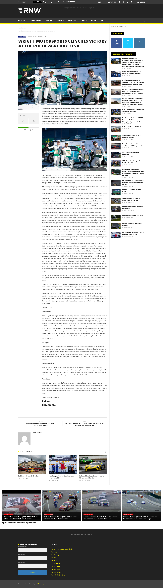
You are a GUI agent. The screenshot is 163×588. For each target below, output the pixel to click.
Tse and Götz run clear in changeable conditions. (131, 199)
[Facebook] (119, 2)
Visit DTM (54, 558)
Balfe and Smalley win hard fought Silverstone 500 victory (91, 477)
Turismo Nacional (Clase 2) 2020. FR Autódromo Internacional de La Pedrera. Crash (60, 518)
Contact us (111, 2)
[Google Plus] (132, 2)
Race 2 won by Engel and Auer (132, 215)
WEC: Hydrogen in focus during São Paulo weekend (133, 110)
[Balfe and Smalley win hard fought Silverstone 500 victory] (93, 464)
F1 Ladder (22, 20)
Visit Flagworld (55, 563)
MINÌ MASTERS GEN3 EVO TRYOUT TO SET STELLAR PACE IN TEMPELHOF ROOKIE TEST (133, 82)
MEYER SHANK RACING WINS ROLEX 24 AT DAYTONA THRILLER (40, 423)
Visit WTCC (54, 560)
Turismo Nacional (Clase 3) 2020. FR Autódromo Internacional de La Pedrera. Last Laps (140, 518)
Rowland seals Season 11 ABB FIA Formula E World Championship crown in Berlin (132, 120)
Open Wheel (36, 20)
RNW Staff (41, 36)
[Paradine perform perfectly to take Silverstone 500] (63, 464)
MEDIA (93, 20)
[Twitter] (128, 2)
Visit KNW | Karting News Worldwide (62, 549)
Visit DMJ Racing (56, 572)
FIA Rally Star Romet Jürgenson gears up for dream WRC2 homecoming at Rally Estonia (133, 91)
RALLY (84, 20)
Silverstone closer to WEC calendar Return (131, 136)
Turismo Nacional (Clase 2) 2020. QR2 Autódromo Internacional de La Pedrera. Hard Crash (21, 518)
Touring (60, 20)
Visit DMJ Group (55, 569)
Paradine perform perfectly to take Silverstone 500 (133, 233)
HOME (100, 2)
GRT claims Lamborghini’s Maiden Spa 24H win (131, 162)
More (103, 20)
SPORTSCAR (22, 36)
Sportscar (73, 20)
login (142, 2)
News (36, 2)
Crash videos (9, 514)
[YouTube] (124, 2)
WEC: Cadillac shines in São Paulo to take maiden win (55, 2)
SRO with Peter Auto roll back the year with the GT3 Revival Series (133, 182)
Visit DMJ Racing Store (58, 575)
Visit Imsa (54, 552)
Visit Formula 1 (55, 566)
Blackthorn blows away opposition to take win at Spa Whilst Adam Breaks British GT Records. (133, 172)
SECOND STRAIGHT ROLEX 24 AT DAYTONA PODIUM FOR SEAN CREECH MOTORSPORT (84, 423)
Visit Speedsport (56, 555)
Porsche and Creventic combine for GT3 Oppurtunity (132, 145)
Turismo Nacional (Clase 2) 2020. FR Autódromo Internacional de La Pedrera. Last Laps (100, 518)
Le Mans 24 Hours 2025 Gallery (28, 476)
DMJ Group (40, 584)
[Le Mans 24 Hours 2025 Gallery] (32, 464)
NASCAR (48, 20)
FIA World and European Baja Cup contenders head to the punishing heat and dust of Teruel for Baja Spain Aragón (132, 101)
